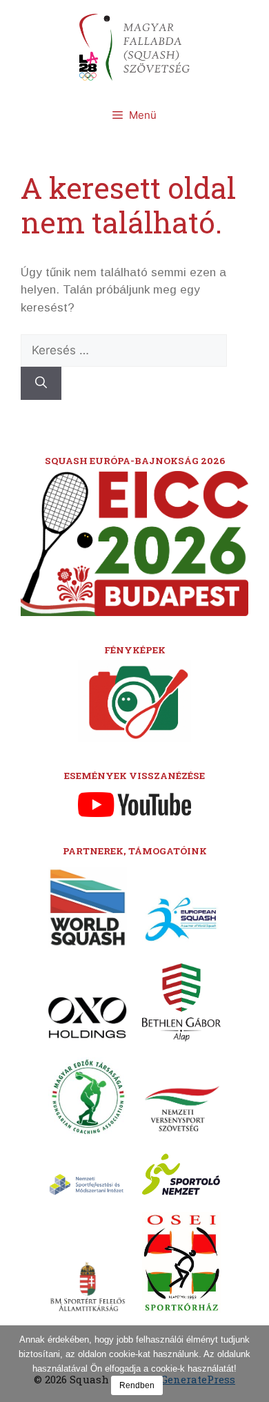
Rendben (137, 1385)
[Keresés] (41, 383)
